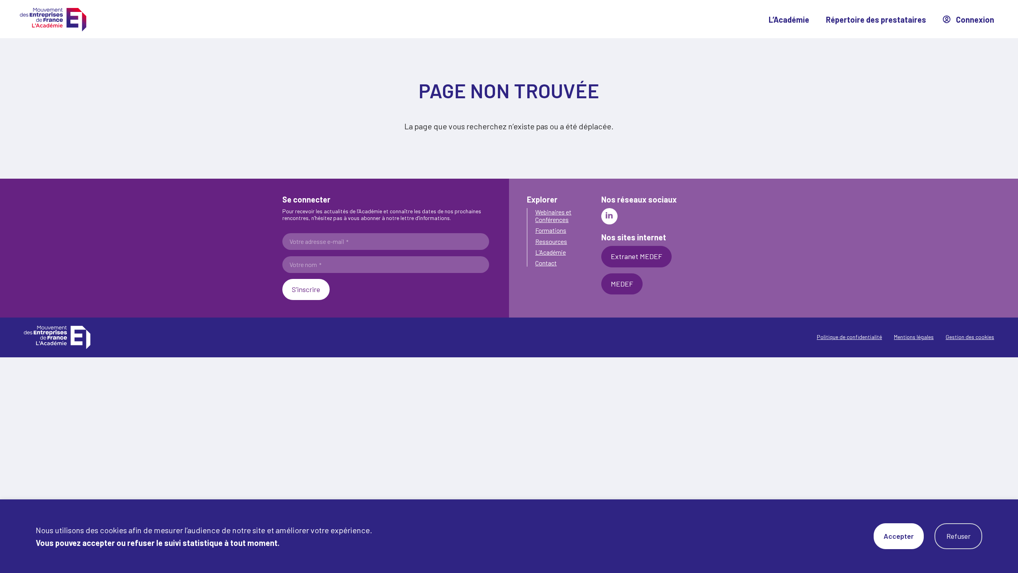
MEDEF (622, 283)
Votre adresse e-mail (318, 241)
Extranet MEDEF (636, 256)
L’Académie (789, 19)
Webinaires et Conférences (553, 215)
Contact (546, 263)
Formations (550, 230)
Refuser (958, 536)
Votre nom (305, 264)
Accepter (899, 536)
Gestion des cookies (970, 336)
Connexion (974, 19)
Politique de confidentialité (849, 336)
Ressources (551, 241)
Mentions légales (914, 336)
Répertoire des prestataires (876, 19)
